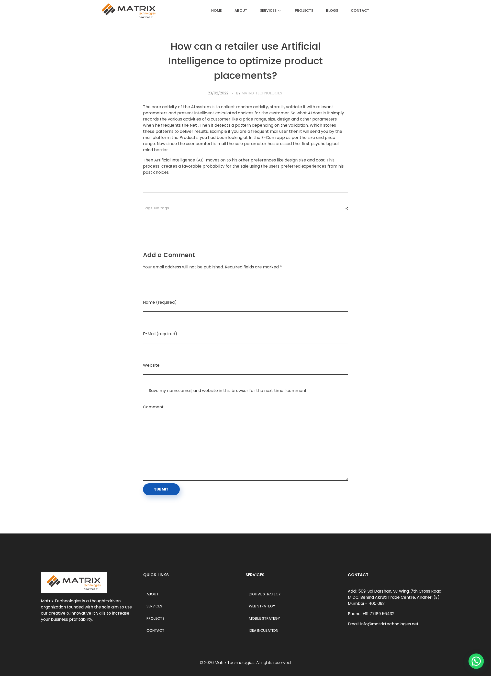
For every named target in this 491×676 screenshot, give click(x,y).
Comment (153, 407)
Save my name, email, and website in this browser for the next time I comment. (228, 391)
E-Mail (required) (160, 334)
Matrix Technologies (262, 93)
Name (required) (160, 302)
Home (216, 10)
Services (268, 10)
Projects (304, 10)
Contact (360, 10)
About (241, 10)
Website (151, 365)
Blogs (332, 10)
